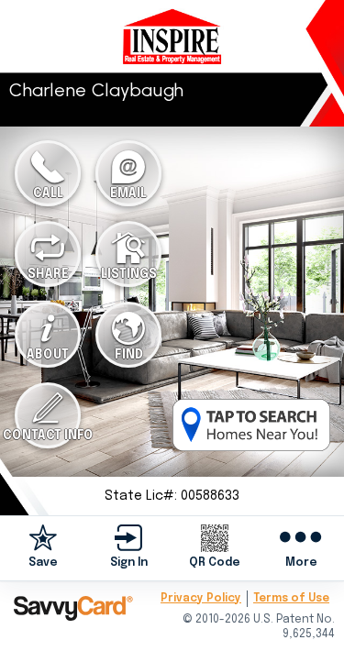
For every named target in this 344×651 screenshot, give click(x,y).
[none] (43, 546)
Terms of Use (291, 598)
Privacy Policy (201, 598)
